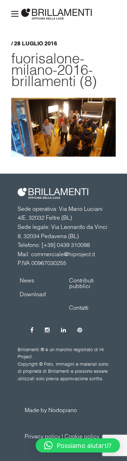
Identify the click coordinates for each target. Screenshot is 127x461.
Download (33, 294)
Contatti (79, 307)
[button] (78, 445)
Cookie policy (82, 436)
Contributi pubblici (81, 283)
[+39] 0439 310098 (66, 244)
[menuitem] (88, 283)
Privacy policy (42, 436)
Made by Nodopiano (51, 410)
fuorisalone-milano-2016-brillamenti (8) (54, 69)
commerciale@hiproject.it (63, 254)
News (27, 280)
